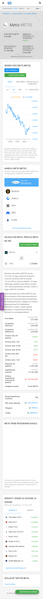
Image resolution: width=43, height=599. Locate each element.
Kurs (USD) (28, 97)
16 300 (15, 8)
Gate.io (14, 198)
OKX (13, 205)
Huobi (14, 219)
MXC (13, 212)
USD (11, 263)
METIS (12, 252)
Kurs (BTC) (17, 97)
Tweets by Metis (9, 584)
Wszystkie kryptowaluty (16, 568)
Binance (15, 191)
